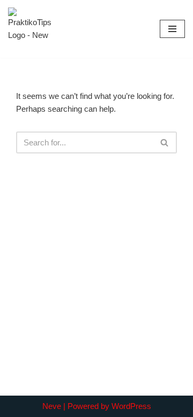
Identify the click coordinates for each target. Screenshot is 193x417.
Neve (51, 406)
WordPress (131, 406)
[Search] (165, 142)
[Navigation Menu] (172, 29)
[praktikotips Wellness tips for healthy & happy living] (29, 28)
